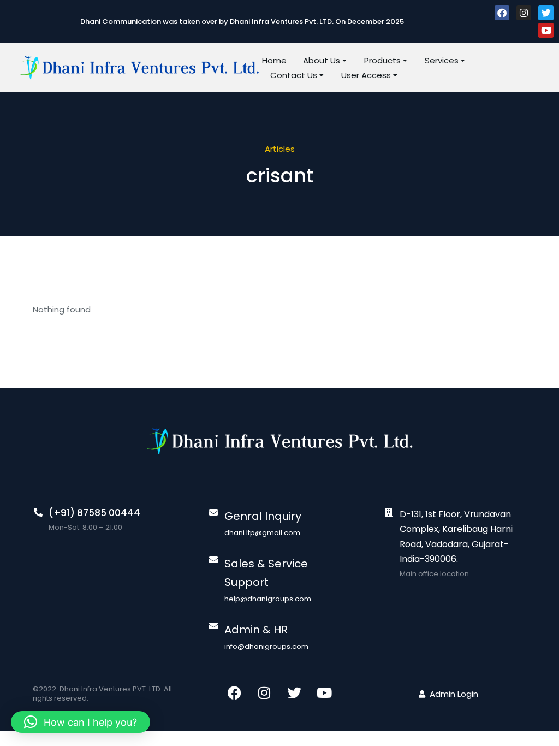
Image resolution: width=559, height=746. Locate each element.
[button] (80, 722)
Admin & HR (256, 629)
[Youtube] (545, 30)
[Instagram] (523, 12)
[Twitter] (545, 12)
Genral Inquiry (262, 516)
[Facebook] (502, 12)
